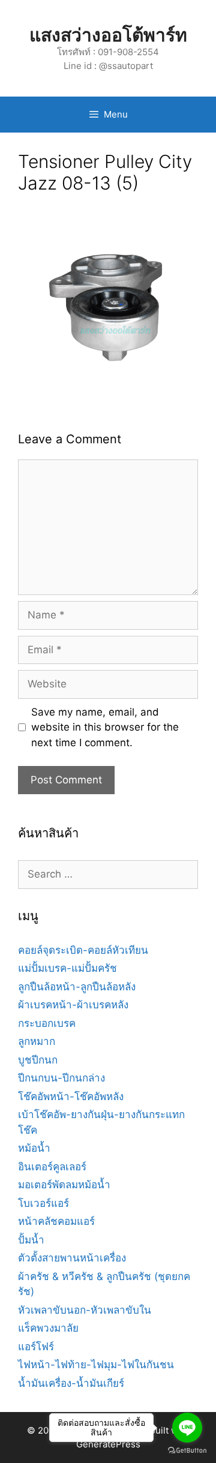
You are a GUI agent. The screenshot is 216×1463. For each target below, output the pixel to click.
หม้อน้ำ (34, 1148)
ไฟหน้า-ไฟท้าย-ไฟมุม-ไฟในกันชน (96, 1365)
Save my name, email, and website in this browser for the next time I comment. (105, 727)
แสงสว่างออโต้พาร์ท (108, 35)
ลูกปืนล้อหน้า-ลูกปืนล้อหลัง (77, 987)
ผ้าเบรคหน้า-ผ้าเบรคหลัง (73, 1005)
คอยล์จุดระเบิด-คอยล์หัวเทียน (83, 950)
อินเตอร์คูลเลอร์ (52, 1167)
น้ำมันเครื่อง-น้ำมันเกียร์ (71, 1383)
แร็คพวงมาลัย (48, 1328)
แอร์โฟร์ (36, 1347)
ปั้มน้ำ (31, 1240)
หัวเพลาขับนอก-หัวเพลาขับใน (84, 1310)
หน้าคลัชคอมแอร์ (56, 1221)
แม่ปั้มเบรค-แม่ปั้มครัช (67, 968)
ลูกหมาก (36, 1041)
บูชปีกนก (38, 1060)
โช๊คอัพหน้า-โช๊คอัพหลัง (71, 1096)
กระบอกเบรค (47, 1023)
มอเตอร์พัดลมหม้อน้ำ (64, 1185)
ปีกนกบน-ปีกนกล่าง (61, 1078)
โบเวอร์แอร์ (43, 1203)
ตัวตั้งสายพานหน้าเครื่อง (72, 1258)
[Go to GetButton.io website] (187, 1451)
